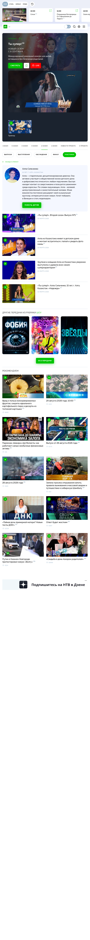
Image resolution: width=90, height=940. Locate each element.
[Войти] (79, 26)
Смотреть (15, 66)
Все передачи (45, 361)
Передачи (12, 38)
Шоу (20, 38)
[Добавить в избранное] (26, 65)
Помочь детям (32, 205)
